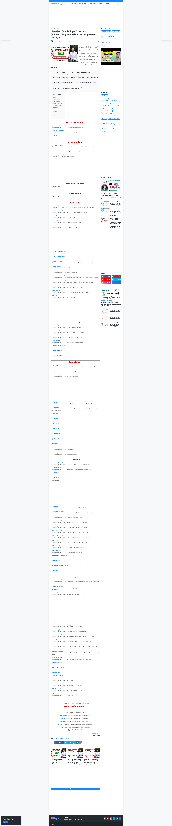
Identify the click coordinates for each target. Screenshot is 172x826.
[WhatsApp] (74, 742)
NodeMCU (105, 121)
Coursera (105, 100)
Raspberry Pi (105, 126)
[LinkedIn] (77, 742)
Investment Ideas (107, 110)
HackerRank (115, 105)
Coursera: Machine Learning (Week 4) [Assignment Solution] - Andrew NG (115, 311)
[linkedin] (119, 1)
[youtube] (111, 1)
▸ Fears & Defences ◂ (57, 113)
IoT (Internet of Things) (108, 113)
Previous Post (54, 792)
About (67, 0)
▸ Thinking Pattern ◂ (57, 109)
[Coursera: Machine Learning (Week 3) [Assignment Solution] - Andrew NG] (105, 317)
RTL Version (81, 0)
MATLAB (112, 115)
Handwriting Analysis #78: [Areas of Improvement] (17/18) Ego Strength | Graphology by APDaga (91, 761)
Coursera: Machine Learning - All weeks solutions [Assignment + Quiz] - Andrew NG (115, 203)
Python (104, 123)
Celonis (117, 98)
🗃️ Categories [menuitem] (82, 3)
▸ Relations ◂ (55, 111)
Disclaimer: (55, 97)
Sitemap (76, 0)
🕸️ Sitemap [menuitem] (108, 3)
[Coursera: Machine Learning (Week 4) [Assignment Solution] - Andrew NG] (105, 310)
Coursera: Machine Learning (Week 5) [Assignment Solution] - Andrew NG (115, 324)
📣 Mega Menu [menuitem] (92, 3)
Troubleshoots (106, 128)
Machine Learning (114, 118)
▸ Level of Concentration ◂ (58, 105)
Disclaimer (56, 0)
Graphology (56, 28)
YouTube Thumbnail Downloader (109, 36)
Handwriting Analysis (65, 738)
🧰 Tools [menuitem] (101, 3)
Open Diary (114, 121)
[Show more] (83, 742)
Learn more (12, 819)
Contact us (115, 89)
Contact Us (72, 0)
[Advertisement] (86, 16)
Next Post (97, 792)
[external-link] (120, 818)
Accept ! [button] (5, 822)
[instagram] (113, 1)
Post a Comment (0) (75, 788)
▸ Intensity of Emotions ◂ (57, 103)
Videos (114, 128)
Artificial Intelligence (107, 98)
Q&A (112, 123)
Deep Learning (115, 100)
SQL (113, 126)
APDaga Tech (105, 34)
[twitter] (117, 1)
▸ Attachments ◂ (56, 107)
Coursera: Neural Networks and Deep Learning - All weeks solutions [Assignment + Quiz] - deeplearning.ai (115, 212)
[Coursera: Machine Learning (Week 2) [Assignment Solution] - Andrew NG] (111, 293)
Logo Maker (112, 34)
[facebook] (115, 1)
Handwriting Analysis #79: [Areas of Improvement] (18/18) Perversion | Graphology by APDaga (75, 761)
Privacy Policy (62, 0)
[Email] (80, 742)
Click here (62, 715)
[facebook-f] (105, 818)
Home (52, 0)
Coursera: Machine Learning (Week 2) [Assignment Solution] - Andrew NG (111, 304)
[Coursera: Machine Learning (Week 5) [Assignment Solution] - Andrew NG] (105, 324)
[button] (117, 4)
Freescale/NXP (106, 103)
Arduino (105, 95)
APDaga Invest (116, 31)
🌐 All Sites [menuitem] (73, 3)
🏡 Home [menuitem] (66, 3)
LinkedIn (105, 115)
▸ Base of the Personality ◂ (58, 99)
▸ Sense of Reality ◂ (56, 101)
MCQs (104, 118)
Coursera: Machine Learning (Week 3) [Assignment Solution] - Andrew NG (115, 318)
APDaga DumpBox (106, 31)
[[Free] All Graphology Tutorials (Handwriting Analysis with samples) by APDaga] (58, 753)
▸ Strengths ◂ (55, 115)
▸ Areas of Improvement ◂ (58, 117)
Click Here (82, 62)
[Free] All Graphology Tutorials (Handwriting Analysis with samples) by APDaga (58, 761)
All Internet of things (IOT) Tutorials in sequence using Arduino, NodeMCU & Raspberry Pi (111, 196)
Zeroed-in (105, 131)
